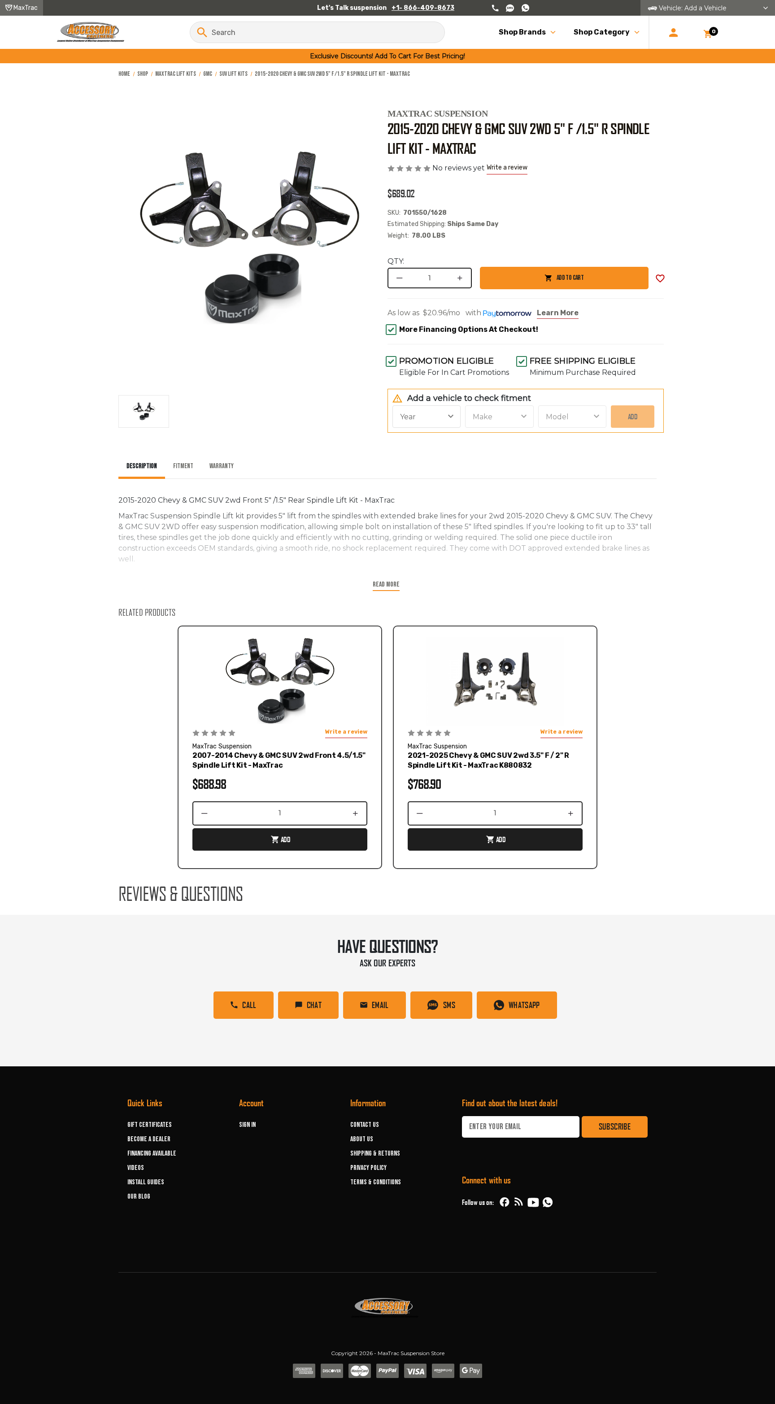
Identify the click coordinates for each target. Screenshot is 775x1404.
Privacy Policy (368, 1168)
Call (249, 1005)
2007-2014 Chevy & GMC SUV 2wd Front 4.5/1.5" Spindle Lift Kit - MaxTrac (279, 760)
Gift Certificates (149, 1125)
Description (141, 466)
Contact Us (364, 1125)
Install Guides (145, 1182)
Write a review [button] (507, 167)
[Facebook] (504, 1202)
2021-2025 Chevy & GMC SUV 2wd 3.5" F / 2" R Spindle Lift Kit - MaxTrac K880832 (488, 760)
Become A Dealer (148, 1139)
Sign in (247, 1125)
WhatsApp (524, 1005)
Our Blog (138, 1196)
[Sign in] (673, 32)
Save (660, 278)
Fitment (183, 466)
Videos (135, 1168)
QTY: (396, 261)
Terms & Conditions (375, 1182)
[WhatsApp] (548, 1203)
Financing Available (151, 1153)
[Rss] (518, 1202)
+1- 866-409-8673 (423, 8)
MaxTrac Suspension (438, 113)
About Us (361, 1139)
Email (380, 1005)
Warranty (221, 466)
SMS (449, 1005)
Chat (314, 1005)
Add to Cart (531, 281)
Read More (386, 584)
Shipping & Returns (375, 1153)
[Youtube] (533, 1202)
